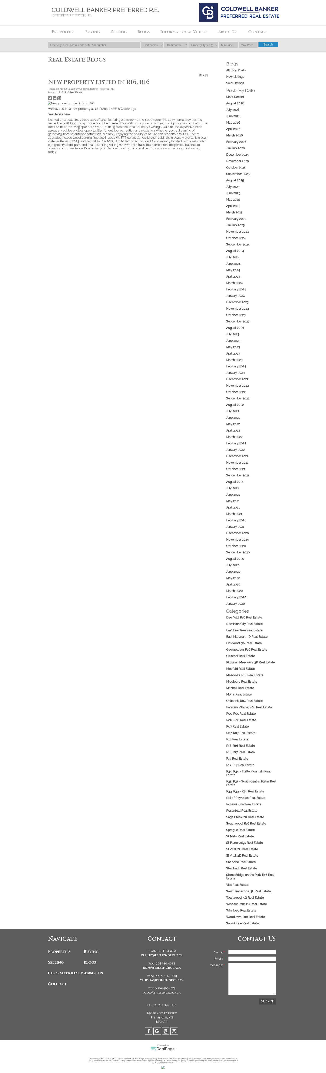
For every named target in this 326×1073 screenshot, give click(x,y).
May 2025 (233, 199)
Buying (91, 951)
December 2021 (237, 456)
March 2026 (234, 135)
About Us (93, 973)
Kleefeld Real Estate (240, 669)
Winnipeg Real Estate (241, 910)
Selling (56, 962)
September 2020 (238, 552)
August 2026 (235, 103)
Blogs (144, 31)
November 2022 (237, 385)
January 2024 (235, 296)
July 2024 (233, 257)
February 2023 (236, 366)
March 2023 (234, 360)
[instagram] (174, 1032)
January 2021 (235, 526)
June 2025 (233, 193)
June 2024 (233, 263)
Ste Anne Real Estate (241, 862)
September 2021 (237, 475)
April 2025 (233, 206)
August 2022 (235, 405)
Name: (219, 952)
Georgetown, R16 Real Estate (246, 649)
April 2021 (233, 507)
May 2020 (233, 578)
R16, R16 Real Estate (70, 92)
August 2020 (235, 559)
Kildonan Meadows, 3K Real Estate (250, 662)
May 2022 (233, 424)
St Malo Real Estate (240, 836)
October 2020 (236, 546)
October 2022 (236, 392)
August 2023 (235, 328)
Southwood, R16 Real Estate (246, 823)
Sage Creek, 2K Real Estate (245, 817)
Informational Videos (65, 973)
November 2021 (237, 462)
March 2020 (234, 591)
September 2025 (238, 174)
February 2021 (236, 520)
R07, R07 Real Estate (240, 733)
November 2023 (237, 308)
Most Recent (235, 97)
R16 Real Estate (237, 739)
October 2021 (235, 469)
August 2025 (235, 180)
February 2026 (236, 142)
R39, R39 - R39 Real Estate (245, 791)
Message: (217, 965)
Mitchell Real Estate (240, 688)
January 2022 (235, 450)
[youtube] (166, 1032)
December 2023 (237, 302)
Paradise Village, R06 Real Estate (249, 707)
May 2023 (233, 347)
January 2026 (235, 148)
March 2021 (234, 514)
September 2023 (238, 321)
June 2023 (233, 340)
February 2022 (236, 443)
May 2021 (233, 501)
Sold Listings (235, 83)
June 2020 (233, 571)
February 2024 (236, 289)
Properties (59, 951)
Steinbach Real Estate (241, 868)
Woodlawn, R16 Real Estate (245, 917)
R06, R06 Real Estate (241, 720)
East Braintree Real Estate (244, 630)
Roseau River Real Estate (243, 804)
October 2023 (236, 315)
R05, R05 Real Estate (241, 713)
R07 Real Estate (237, 726)
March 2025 (234, 212)
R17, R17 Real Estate (240, 765)
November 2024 (237, 231)
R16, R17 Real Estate (240, 752)
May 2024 (233, 270)
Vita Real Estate (237, 885)
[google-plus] (157, 1032)
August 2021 (235, 482)
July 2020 (233, 565)
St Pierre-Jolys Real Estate (244, 843)
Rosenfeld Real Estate (241, 810)
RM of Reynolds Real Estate (245, 798)
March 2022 (234, 437)
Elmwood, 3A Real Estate (244, 643)
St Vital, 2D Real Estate (242, 855)
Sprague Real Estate (240, 830)
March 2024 (234, 283)
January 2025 (235, 225)
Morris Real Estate (238, 694)
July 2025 (232, 186)
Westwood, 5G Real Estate (245, 897)
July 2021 (232, 488)
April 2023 (233, 353)
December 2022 (237, 379)
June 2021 (233, 494)
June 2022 (233, 417)
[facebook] (149, 1032)
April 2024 (233, 276)
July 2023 (232, 334)
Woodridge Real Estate (242, 923)
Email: (219, 959)
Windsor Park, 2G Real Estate (246, 904)
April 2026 (233, 129)
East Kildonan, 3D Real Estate (247, 636)
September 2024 (238, 244)
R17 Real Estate (237, 758)
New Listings (235, 76)
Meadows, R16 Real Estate (244, 675)
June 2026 (233, 116)
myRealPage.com (163, 1049)
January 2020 (235, 603)
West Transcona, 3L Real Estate (248, 891)
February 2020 (236, 597)
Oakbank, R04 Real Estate (244, 701)
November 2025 (237, 161)
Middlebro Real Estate (241, 681)
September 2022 (238, 398)
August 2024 (235, 251)
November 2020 (237, 539)
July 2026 (233, 110)
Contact (257, 31)
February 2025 (236, 219)
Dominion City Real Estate (244, 624)
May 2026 (233, 122)
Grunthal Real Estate (240, 656)
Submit (267, 1001)
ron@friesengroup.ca (162, 968)
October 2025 (236, 167)
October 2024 (236, 238)
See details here (59, 114)
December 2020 (237, 533)
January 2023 (235, 373)
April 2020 (233, 584)
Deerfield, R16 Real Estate (244, 617)
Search (268, 44)
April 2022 (233, 430)
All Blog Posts (236, 70)
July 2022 (232, 411)
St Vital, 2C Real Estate (242, 849)
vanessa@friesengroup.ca (162, 980)
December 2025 (237, 154)
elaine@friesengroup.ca (162, 955)
